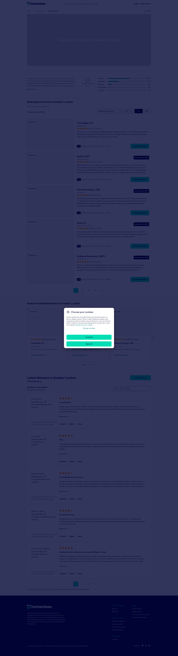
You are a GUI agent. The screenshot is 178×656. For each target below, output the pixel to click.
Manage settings (89, 328)
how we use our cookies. (84, 325)
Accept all (89, 337)
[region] (89, 328)
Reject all (89, 344)
